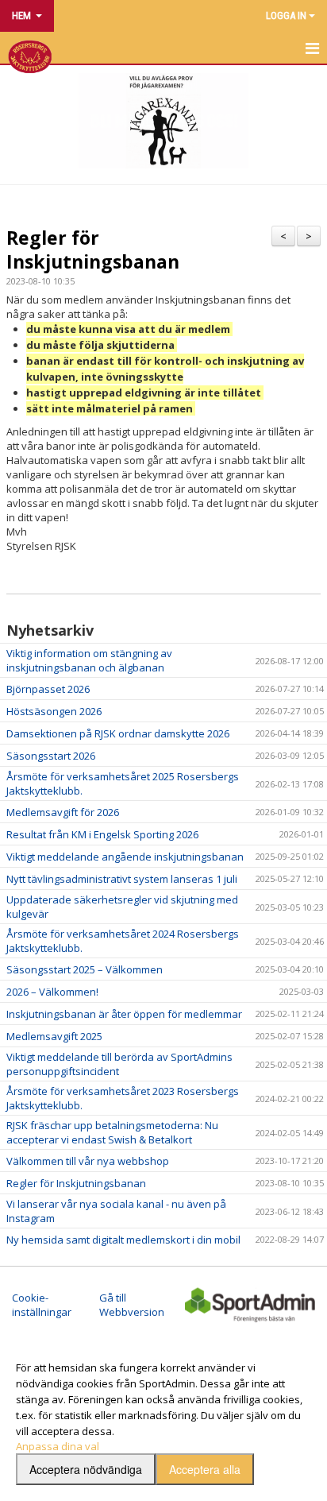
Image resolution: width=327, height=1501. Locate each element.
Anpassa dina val (57, 1446)
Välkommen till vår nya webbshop (87, 1161)
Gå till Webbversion (131, 1304)
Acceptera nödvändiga (85, 1469)
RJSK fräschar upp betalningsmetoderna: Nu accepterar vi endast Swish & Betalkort (112, 1132)
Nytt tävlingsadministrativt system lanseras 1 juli (121, 879)
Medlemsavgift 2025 (54, 1036)
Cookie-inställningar (41, 1304)
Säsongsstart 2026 (50, 756)
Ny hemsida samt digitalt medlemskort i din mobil (123, 1239)
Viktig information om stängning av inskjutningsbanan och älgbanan (89, 660)
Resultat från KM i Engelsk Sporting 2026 (102, 834)
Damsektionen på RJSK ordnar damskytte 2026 (117, 733)
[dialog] (163, 1422)
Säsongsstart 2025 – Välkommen (84, 969)
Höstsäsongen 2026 (54, 711)
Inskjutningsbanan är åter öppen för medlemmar (124, 1014)
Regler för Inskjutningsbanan (92, 249)
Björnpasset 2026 (48, 689)
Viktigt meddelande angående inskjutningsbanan (125, 856)
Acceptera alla (204, 1469)
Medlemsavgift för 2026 (62, 812)
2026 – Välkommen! (52, 992)
